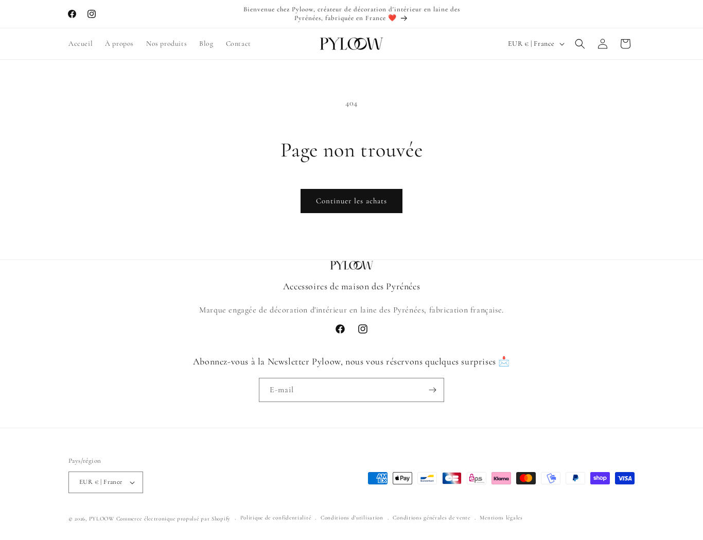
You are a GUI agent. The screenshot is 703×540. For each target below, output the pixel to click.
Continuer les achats (351, 200)
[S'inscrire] (432, 390)
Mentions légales (501, 517)
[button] (580, 43)
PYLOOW (101, 518)
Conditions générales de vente (431, 517)
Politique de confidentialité (275, 517)
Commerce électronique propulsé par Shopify (173, 518)
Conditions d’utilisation (352, 517)
